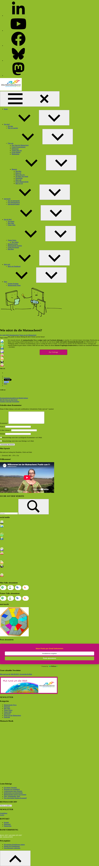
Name (2, 426)
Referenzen (15, 149)
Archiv (2, 815)
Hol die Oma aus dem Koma (8, 400)
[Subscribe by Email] (18, 587)
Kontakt (6, 822)
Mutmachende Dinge (14, 285)
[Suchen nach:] (9, 513)
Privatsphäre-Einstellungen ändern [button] (14, 844)
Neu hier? (7, 124)
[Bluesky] (18, 60)
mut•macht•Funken (14, 204)
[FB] (18, 45)
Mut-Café (18, 180)
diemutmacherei (14, 335)
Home (6, 109)
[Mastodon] (18, 75)
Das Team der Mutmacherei (20, 145)
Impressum (7, 824)
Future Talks (11, 225)
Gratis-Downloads (13, 247)
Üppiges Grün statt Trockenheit (9, 401)
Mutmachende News (10, 705)
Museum (14, 169)
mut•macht (7, 199)
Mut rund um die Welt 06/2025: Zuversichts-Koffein (16, 674)
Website (2, 434)
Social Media (19, 398)
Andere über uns (17, 150)
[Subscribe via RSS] (25, 587)
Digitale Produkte (13, 283)
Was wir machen (13, 128)
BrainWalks (19, 178)
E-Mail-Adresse (5, 430)
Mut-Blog (11, 249)
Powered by (45, 666)
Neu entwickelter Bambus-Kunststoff (15, 798)
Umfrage (25, 398)
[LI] (18, 15)
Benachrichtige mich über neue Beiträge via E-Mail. (18, 441)
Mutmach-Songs (13, 244)
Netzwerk (7, 706)
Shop (5, 281)
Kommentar (4, 423)
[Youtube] (18, 30)
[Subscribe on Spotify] (3, 587)
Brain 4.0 (18, 173)
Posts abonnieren (49, 658)
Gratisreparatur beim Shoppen (13, 791)
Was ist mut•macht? (14, 201)
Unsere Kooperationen (18, 147)
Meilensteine (15, 154)
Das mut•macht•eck (14, 202)
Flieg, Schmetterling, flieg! (12, 796)
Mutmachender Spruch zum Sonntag (15, 794)
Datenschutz (7, 826)
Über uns (10, 143)
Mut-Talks (11, 223)
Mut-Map (18, 171)
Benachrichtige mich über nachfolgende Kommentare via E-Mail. (22, 437)
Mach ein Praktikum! (14, 266)
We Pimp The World (21, 176)
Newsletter (11, 221)
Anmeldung (3, 813)
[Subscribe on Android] (10, 587)
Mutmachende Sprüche (15, 245)
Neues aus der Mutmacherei (27, 335)
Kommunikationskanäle (7, 398)
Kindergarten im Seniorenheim (13, 793)
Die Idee (10, 126)
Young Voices (12, 240)
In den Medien (16, 152)
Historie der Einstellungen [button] (12, 846)
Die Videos (15, 242)
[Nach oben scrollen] (15, 858)
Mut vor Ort (19, 183)
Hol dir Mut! (8, 219)
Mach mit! (7, 264)
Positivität (7, 717)
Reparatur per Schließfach (12, 789)
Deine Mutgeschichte (21, 182)
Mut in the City (20, 175)
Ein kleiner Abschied (10, 787)
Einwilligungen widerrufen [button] (12, 848)
